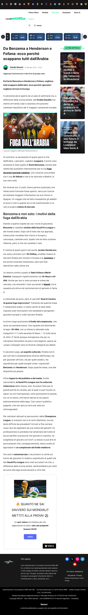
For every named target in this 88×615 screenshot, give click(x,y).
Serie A (77, 12)
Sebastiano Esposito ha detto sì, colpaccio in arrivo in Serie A (72, 106)
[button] (29, 25)
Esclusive (67, 12)
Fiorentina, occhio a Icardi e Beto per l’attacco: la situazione (72, 73)
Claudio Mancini (16, 67)
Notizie (45, 12)
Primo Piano (34, 12)
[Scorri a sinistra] (3, 37)
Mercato (55, 12)
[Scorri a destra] (85, 37)
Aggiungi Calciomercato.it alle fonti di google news (24, 74)
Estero (31, 19)
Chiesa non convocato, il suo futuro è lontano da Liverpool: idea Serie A (72, 140)
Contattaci (75, 598)
